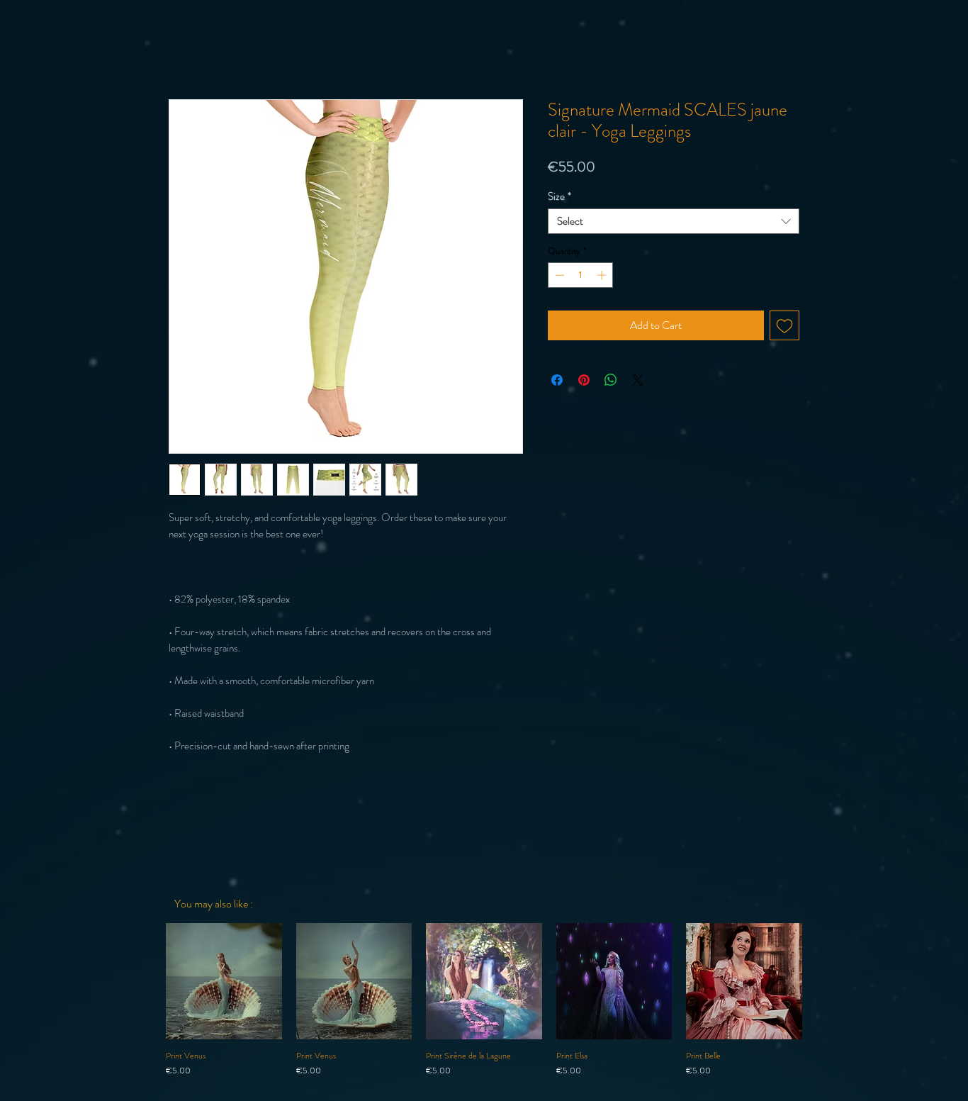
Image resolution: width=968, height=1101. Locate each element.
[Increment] (603, 275)
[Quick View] (224, 981)
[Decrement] (558, 275)
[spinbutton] (581, 275)
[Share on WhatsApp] (610, 380)
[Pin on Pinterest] (583, 380)
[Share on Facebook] (556, 380)
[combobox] (673, 221)
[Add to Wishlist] (784, 325)
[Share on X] (637, 380)
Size (559, 196)
